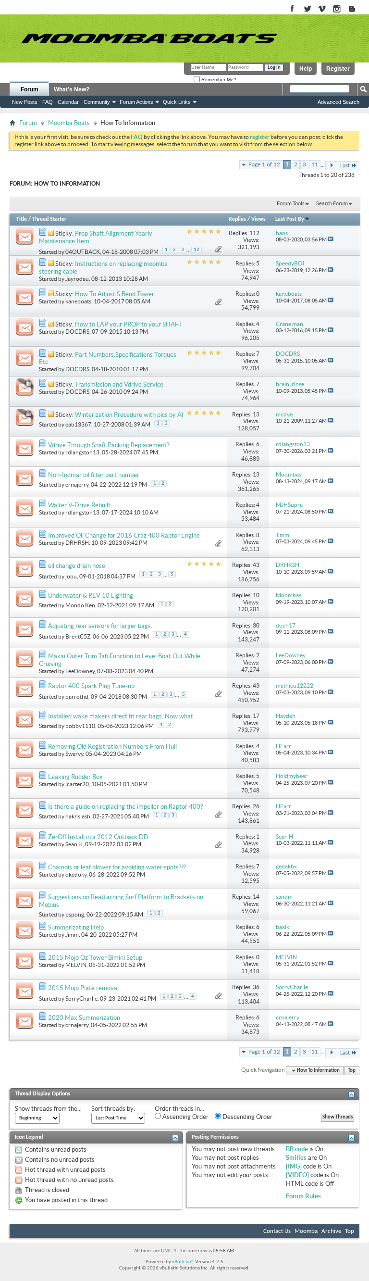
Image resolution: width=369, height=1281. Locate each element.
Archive (331, 1231)
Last (345, 166)
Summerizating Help (76, 927)
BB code (297, 1149)
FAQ (47, 102)
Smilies (296, 1157)
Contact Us (277, 1231)
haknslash (77, 816)
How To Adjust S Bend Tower (114, 294)
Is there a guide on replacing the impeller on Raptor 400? (125, 806)
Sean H (74, 844)
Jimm (72, 934)
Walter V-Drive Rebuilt (79, 505)
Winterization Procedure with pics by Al (129, 414)
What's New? (71, 89)
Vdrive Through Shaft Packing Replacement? (108, 445)
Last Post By (289, 219)
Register (338, 68)
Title (21, 219)
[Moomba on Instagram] (337, 9)
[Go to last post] (330, 239)
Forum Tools (291, 203)
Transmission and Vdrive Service (119, 384)
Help (305, 68)
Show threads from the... (48, 1108)
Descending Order (246, 1116)
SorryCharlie (81, 998)
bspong (74, 914)
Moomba (306, 1231)
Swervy (74, 754)
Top (352, 1070)
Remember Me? (218, 79)
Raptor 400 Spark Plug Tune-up (91, 686)
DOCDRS (77, 331)
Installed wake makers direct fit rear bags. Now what (120, 716)
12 (196, 249)
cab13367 (78, 424)
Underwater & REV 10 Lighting (90, 595)
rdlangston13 (82, 452)
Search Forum (332, 203)
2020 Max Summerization (84, 1017)
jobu (71, 576)
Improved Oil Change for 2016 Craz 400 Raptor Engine (124, 535)
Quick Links (177, 102)
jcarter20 (77, 784)
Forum (29, 89)
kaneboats (78, 301)
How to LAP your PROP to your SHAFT (128, 324)
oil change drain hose (76, 565)
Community (97, 102)
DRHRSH (77, 543)
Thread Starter (49, 219)
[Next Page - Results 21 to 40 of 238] (331, 165)
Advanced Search (338, 102)
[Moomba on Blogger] (356, 9)
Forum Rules (303, 1196)
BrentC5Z (77, 636)
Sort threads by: (113, 1108)
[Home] (149, 38)
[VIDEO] (297, 1175)
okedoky (75, 874)
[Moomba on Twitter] (307, 9)
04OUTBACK (82, 252)
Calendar (68, 102)
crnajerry (76, 484)
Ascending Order (185, 1116)
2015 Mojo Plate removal (83, 988)
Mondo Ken (80, 605)
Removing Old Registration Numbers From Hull (112, 746)
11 (314, 165)
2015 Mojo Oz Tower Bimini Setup (95, 957)
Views (258, 219)
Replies (237, 219)
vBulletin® (183, 1262)
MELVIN (75, 965)
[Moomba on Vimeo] (322, 9)
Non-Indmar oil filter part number (93, 474)
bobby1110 (80, 726)
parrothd (76, 696)
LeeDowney (80, 671)
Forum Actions (136, 102)
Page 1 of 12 (264, 165)
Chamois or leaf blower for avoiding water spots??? (117, 867)
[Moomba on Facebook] (292, 9)
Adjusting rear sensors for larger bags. (100, 625)
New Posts (24, 102)
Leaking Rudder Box (75, 776)
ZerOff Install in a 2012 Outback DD (98, 837)
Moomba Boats (69, 122)
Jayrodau (77, 279)
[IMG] (294, 1166)
